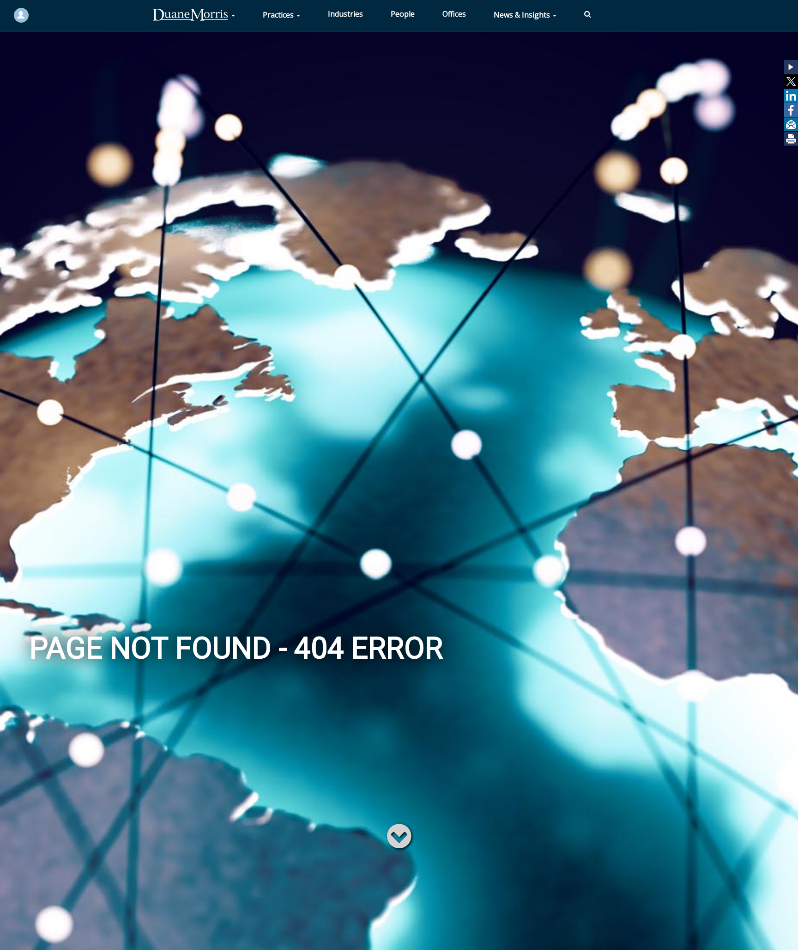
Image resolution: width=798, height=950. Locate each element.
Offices (454, 14)
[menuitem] (193, 15)
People (403, 14)
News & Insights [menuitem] (523, 15)
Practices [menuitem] (279, 15)
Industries (345, 14)
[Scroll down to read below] (399, 835)
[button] (791, 67)
